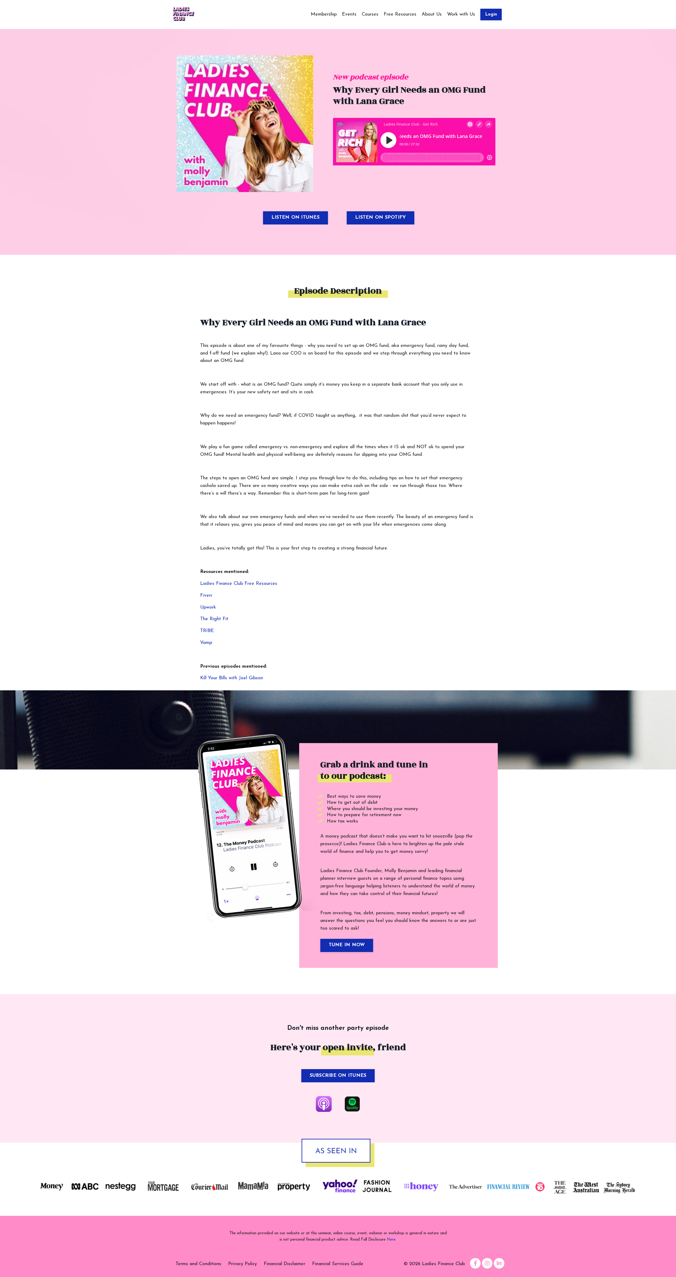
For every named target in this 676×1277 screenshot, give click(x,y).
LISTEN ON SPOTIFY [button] (380, 217)
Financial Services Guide (337, 1264)
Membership (324, 14)
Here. (391, 1240)
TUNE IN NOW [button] (347, 945)
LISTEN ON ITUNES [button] (295, 217)
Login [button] (491, 14)
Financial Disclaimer (284, 1264)
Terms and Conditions (198, 1264)
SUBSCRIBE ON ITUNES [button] (338, 1075)
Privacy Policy (242, 1264)
